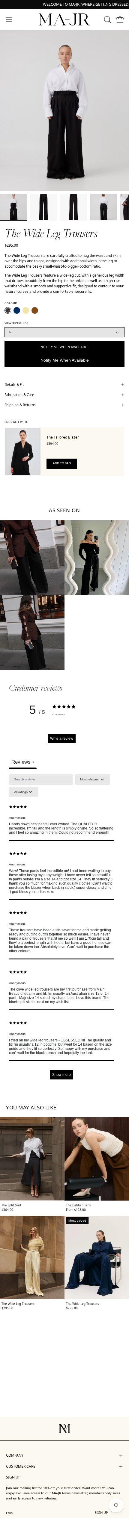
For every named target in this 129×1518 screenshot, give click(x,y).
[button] (107, 19)
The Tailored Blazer (62, 437)
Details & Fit (14, 384)
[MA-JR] (64, 19)
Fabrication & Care (19, 394)
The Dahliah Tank (78, 1205)
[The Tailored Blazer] (22, 451)
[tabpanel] (61, 929)
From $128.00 (76, 1209)
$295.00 (7, 1308)
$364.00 (7, 1209)
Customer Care (20, 1466)
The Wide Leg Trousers (18, 1303)
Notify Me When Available (64, 360)
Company (14, 1455)
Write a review (61, 738)
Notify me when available (64, 347)
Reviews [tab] (22, 762)
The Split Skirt (11, 1205)
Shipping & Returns (20, 405)
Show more (61, 1075)
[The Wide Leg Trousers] (13, 207)
